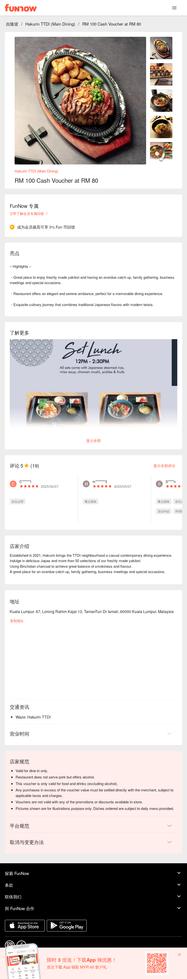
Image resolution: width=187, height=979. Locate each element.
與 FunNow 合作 (19, 908)
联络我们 (13, 896)
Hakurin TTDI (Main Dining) (50, 24)
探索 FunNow (17, 873)
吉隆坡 (12, 24)
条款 (9, 885)
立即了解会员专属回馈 (27, 213)
